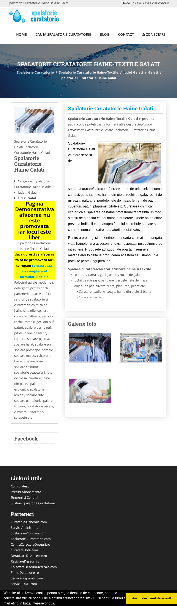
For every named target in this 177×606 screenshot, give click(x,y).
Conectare (155, 34)
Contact (126, 34)
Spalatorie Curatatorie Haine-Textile (88, 72)
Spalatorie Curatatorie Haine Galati (110, 108)
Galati (153, 72)
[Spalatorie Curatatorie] (36, 15)
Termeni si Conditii (24, 497)
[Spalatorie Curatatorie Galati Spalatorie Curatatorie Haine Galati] (90, 349)
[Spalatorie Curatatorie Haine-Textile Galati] (34, 120)
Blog (104, 34)
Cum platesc (20, 486)
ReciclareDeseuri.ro (25, 561)
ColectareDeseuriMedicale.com (34, 567)
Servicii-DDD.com (24, 584)
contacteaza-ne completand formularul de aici (36, 271)
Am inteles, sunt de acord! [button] (151, 598)
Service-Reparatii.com (27, 578)
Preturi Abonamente (26, 492)
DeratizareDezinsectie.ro (29, 555)
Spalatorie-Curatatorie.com (31, 539)
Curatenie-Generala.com (29, 522)
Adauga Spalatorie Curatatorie (147, 3)
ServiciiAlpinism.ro (25, 527)
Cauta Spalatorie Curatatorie (63, 34)
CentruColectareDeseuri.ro (30, 544)
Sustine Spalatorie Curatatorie (33, 503)
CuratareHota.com (24, 550)
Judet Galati (133, 72)
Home (21, 34)
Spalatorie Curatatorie (35, 72)
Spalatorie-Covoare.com (28, 533)
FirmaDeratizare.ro (25, 572)
